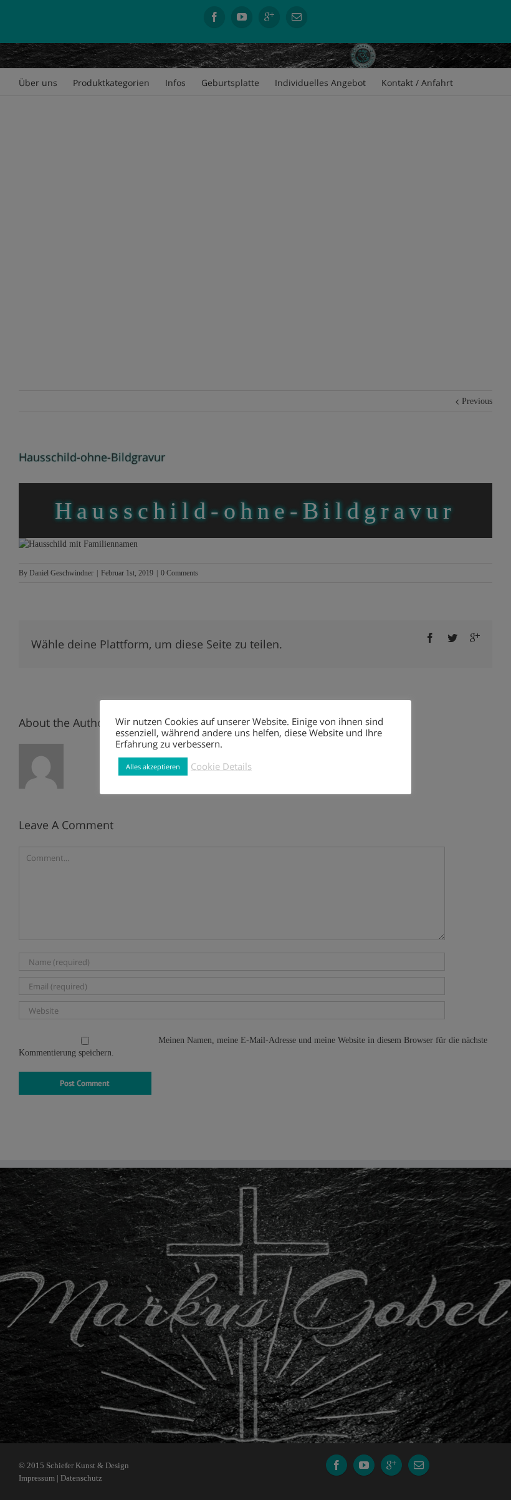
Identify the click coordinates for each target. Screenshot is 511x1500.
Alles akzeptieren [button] (153, 766)
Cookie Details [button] (221, 766)
